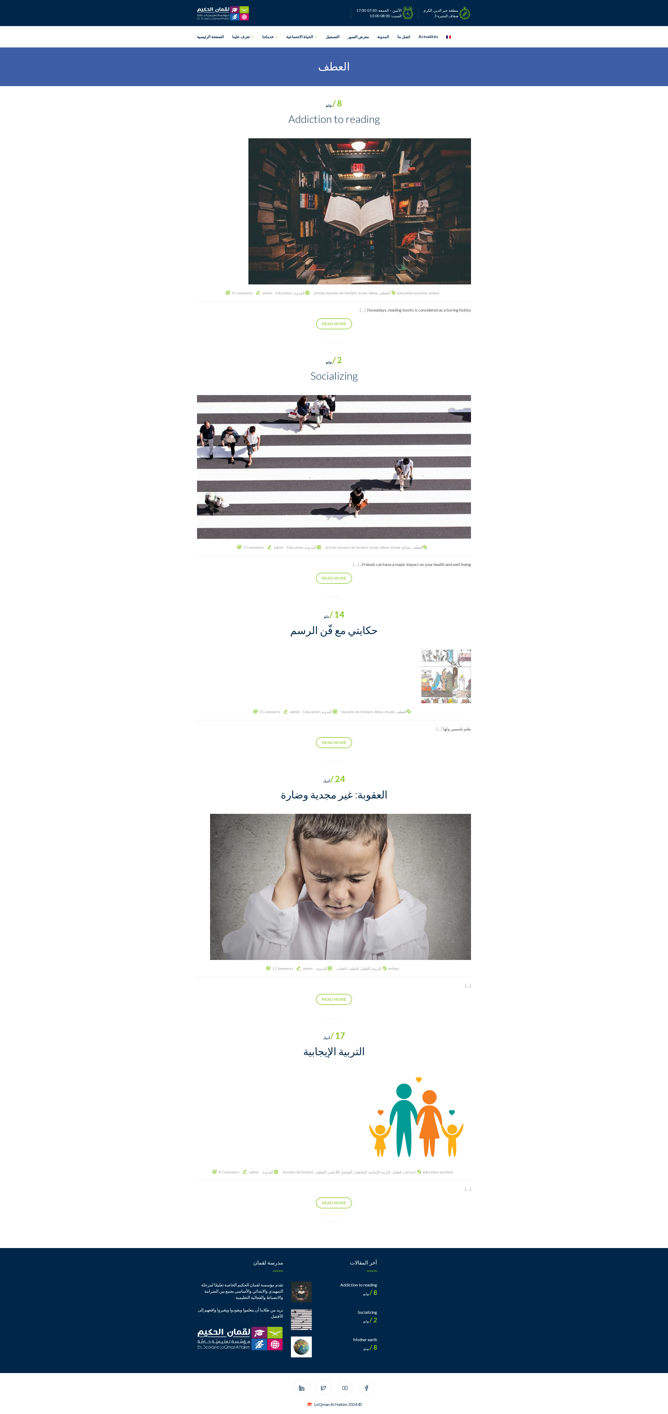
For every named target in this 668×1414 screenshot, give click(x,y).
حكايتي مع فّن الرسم (334, 630)
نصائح (406, 547)
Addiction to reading (334, 119)
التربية (376, 968)
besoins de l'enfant (341, 293)
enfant (434, 293)
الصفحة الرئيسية (210, 36)
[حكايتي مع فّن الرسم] (446, 675)
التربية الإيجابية (334, 1051)
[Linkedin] (301, 1388)
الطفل (365, 968)
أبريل (334, 781)
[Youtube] (345, 1388)
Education (284, 293)
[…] (363, 309)
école (362, 293)
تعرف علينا (241, 36)
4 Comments (229, 1172)
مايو (334, 616)
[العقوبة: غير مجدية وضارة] (340, 886)
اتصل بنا (403, 36)
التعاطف (360, 1172)
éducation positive (412, 293)
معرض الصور (358, 36)
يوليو (334, 105)
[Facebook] (366, 1388)
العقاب (342, 968)
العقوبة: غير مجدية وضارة (334, 794)
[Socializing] (334, 466)
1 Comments (282, 968)
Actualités (428, 36)
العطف (384, 293)
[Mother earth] (301, 1347)
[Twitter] (323, 1388)
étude (396, 547)
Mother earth (365, 1339)
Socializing (334, 375)
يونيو (370, 1349)
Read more (334, 323)
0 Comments (242, 293)
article (319, 293)
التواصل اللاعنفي (340, 1172)
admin (267, 293)
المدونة (383, 36)
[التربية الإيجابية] (416, 1116)
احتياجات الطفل (404, 1172)
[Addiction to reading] (359, 210)
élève (373, 293)
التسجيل (332, 36)
